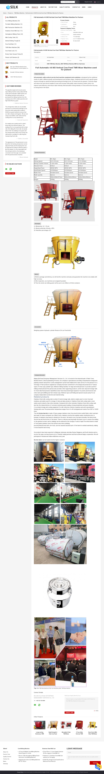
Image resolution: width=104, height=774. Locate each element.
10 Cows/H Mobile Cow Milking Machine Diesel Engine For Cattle (29, 752)
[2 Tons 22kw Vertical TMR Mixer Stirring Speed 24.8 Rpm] (79, 725)
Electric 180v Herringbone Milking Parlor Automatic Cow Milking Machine (29, 756)
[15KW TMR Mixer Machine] (7, 77)
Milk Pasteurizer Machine (12, 27)
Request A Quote (88, 1)
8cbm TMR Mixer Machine (64, 688)
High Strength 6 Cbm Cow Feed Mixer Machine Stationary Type (53, 733)
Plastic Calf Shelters (11, 57)
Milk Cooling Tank (10, 37)
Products (35, 7)
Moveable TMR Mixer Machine (16, 72)
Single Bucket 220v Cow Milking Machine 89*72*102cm (29, 760)
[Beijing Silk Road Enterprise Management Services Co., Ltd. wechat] (12, 169)
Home (27, 7)
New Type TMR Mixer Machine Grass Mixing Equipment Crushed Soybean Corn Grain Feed (19, 68)
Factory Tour (53, 7)
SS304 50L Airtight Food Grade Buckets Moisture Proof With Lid (53, 760)
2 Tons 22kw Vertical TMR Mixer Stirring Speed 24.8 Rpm (79, 733)
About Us (43, 7)
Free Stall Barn (9, 44)
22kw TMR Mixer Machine (42, 688)
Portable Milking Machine (12, 24)
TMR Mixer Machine (19, 13)
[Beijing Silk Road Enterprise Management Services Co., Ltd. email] (7, 169)
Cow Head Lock (9, 51)
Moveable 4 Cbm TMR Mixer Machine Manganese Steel (66, 733)
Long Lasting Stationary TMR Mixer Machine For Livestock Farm (39, 733)
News (83, 7)
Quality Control (64, 7)
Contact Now (65, 43)
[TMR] (43, 29)
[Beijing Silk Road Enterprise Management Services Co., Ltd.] (12, 7)
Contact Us (76, 7)
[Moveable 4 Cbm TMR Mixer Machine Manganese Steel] (66, 725)
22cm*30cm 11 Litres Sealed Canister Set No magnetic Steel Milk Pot (53, 752)
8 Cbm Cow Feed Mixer (53, 688)
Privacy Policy (20, 772)
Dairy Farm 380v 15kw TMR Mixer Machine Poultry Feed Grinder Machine (92, 733)
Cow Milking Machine (11, 21)
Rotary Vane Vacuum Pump (13, 54)
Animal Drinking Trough (11, 41)
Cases (89, 7)
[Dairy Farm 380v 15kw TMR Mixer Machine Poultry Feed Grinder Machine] (92, 725)
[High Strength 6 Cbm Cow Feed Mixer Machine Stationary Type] (53, 725)
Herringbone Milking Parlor (12, 34)
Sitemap (5, 763)
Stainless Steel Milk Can (12, 31)
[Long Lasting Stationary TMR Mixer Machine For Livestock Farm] (39, 725)
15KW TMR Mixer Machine (16, 76)
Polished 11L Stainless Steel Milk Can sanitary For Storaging (53, 756)
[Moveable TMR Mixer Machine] (7, 72)
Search (77, 2)
